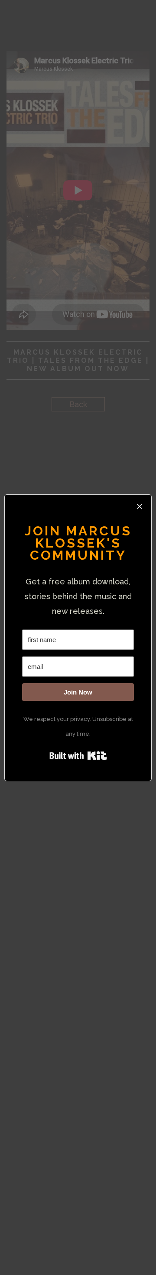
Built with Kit (78, 755)
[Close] (139, 506)
